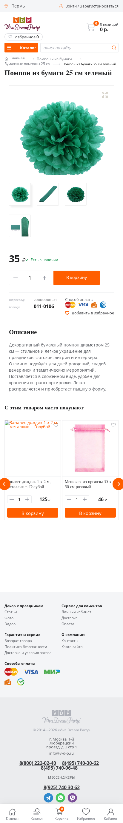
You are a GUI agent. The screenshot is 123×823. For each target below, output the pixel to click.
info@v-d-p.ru (61, 753)
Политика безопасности (25, 647)
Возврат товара (18, 641)
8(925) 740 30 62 (62, 787)
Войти (71, 6)
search (114, 48)
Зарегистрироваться (99, 6)
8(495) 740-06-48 (59, 767)
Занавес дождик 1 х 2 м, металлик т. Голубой (29, 484)
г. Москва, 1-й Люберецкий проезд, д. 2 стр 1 (61, 743)
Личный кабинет (76, 612)
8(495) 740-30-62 (80, 763)
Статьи (10, 612)
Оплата (67, 624)
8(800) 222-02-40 (37, 763)
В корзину (76, 277)
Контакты (69, 641)
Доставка (69, 618)
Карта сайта (72, 647)
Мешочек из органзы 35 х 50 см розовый (88, 484)
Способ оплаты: (79, 299)
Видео (10, 624)
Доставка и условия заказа (28, 653)
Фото (8, 618)
